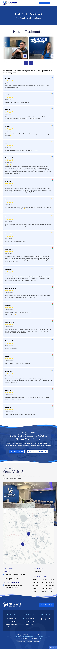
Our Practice (11, 618)
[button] (53, 3)
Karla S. (7, 78)
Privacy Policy (24, 636)
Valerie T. (8, 181)
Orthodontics (11, 621)
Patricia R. (8, 217)
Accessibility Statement (36, 636)
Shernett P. (8, 234)
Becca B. (8, 390)
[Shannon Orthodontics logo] (10, 3)
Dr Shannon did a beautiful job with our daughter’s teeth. (21, 150)
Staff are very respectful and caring (15, 241)
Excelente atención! (11, 348)
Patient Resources (11, 624)
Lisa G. (7, 356)
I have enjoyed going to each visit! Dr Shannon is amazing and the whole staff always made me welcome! (27, 398)
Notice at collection (21, 641)
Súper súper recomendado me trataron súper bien (20, 414)
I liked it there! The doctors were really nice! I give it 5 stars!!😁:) (18, 313)
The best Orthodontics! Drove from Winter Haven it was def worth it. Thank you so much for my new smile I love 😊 (28, 208)
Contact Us (11, 627)
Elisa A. (7, 200)
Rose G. (7, 143)
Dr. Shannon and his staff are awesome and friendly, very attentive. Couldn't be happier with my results (28, 86)
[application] (28, 536)
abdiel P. (8, 407)
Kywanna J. (9, 249)
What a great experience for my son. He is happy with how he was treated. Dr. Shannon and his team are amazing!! (28, 225)
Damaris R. (8, 269)
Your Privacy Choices (32, 641)
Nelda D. (8, 305)
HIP (40, 638)
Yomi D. (7, 110)
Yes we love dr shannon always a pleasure (17, 363)
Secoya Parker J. (10, 288)
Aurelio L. (8, 95)
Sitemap (16, 636)
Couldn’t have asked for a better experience (18, 102)
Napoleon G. (9, 158)
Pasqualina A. (9, 322)
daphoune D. (9, 371)
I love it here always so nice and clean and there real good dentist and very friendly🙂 (27, 134)
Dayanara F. (9, 341)
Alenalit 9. (8, 127)
